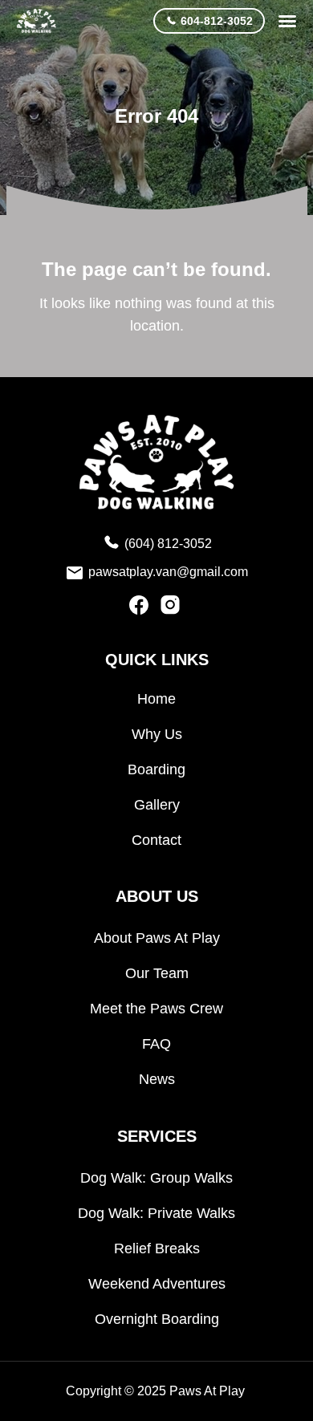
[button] (287, 20)
